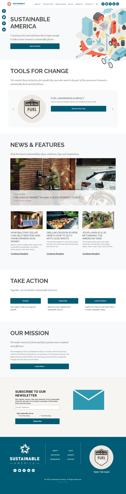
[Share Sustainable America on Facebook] (4, 11)
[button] (16, 109)
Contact (89, 4)
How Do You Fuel (78, 109)
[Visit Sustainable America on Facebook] (103, 3)
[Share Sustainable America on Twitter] (4, 17)
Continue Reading (19, 254)
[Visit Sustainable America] (24, 454)
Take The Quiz (101, 472)
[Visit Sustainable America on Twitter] (106, 3)
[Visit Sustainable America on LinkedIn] (113, 3)
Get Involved (35, 46)
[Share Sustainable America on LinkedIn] (4, 29)
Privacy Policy (63, 482)
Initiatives (48, 4)
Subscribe (63, 301)
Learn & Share (100, 301)
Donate (79, 4)
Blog (70, 4)
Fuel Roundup (46, 416)
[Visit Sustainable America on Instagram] (117, 3)
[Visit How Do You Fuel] (101, 457)
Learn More (39, 366)
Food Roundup (24, 416)
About (38, 4)
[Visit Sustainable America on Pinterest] (110, 3)
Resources (61, 4)
